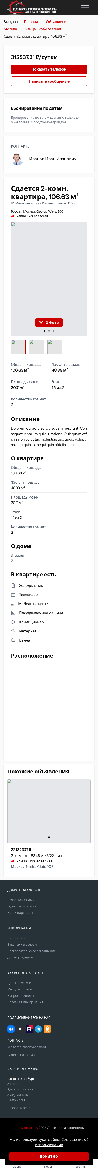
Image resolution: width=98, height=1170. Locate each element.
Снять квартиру (25, 1128)
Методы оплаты (19, 989)
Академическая (19, 1095)
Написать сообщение (49, 81)
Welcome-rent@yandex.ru (26, 1047)
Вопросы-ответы (20, 996)
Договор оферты (20, 957)
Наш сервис (16, 938)
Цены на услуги (19, 983)
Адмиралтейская (20, 1089)
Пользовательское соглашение (31, 951)
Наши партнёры (20, 913)
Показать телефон (49, 69)
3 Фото (52, 323)
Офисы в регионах (21, 906)
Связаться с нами (20, 900)
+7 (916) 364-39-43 (21, 1055)
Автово (12, 1084)
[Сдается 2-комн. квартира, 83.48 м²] (49, 811)
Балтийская (16, 1100)
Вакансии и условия (22, 945)
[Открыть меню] (85, 7)
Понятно (49, 1156)
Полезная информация (25, 1002)
